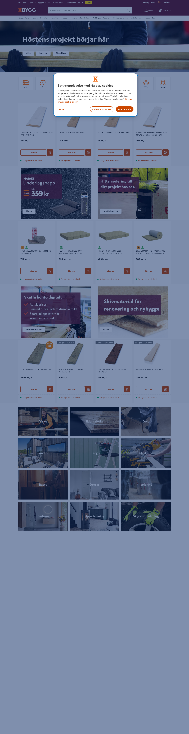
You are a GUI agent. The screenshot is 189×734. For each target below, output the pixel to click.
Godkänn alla (124, 109)
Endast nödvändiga (101, 109)
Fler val (61, 109)
